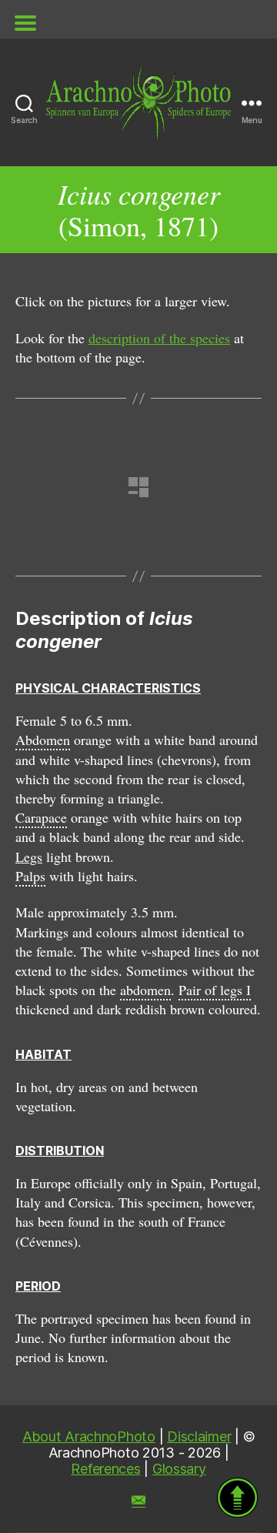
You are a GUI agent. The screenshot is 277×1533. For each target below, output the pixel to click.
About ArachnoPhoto (88, 1436)
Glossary (179, 1469)
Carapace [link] (41, 817)
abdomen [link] (145, 989)
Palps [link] (30, 876)
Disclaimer (199, 1436)
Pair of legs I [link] (215, 989)
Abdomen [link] (42, 739)
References (105, 1469)
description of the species (159, 338)
